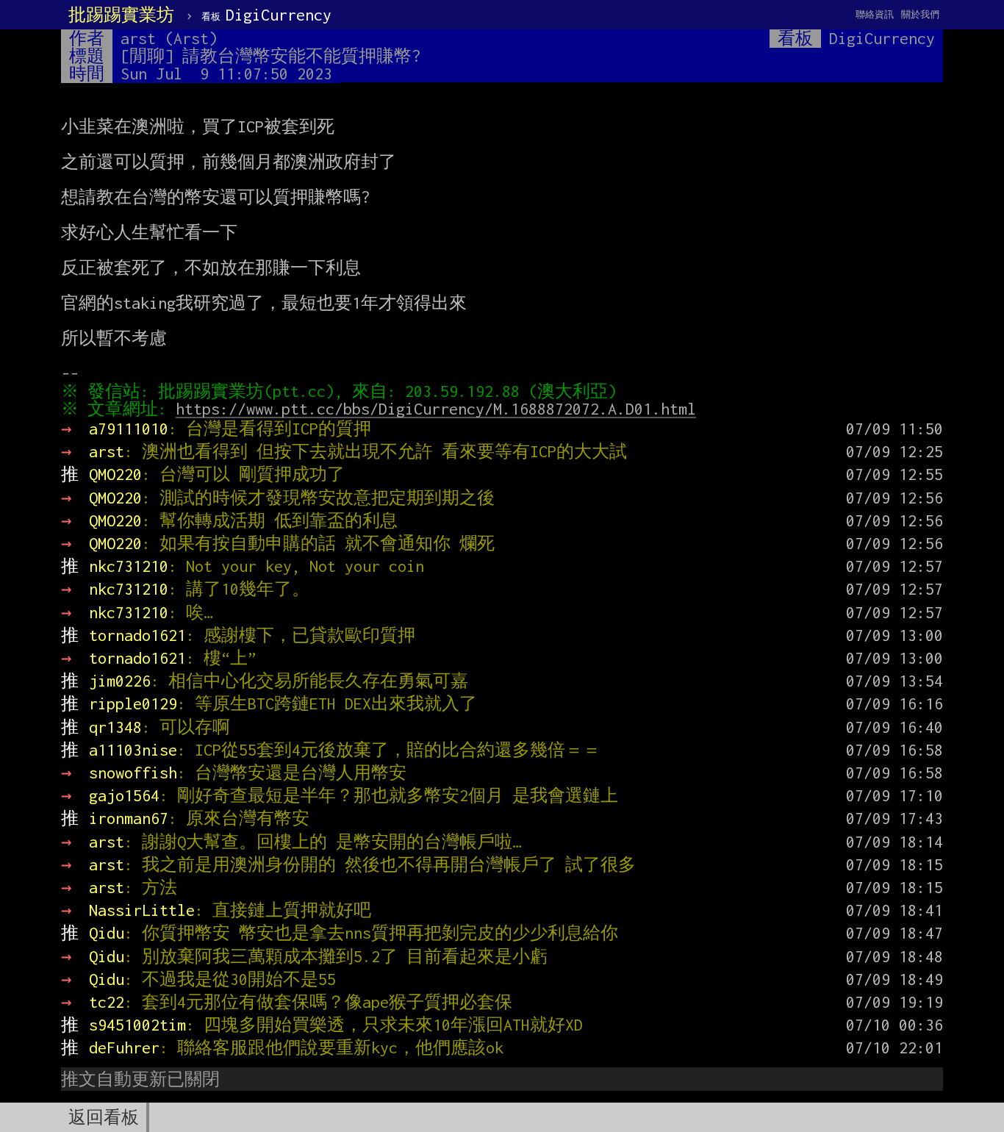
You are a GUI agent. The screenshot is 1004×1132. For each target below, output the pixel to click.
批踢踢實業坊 (121, 14)
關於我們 (920, 14)
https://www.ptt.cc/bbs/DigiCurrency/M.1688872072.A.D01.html (436, 408)
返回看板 (103, 1117)
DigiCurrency (266, 14)
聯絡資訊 (875, 14)
